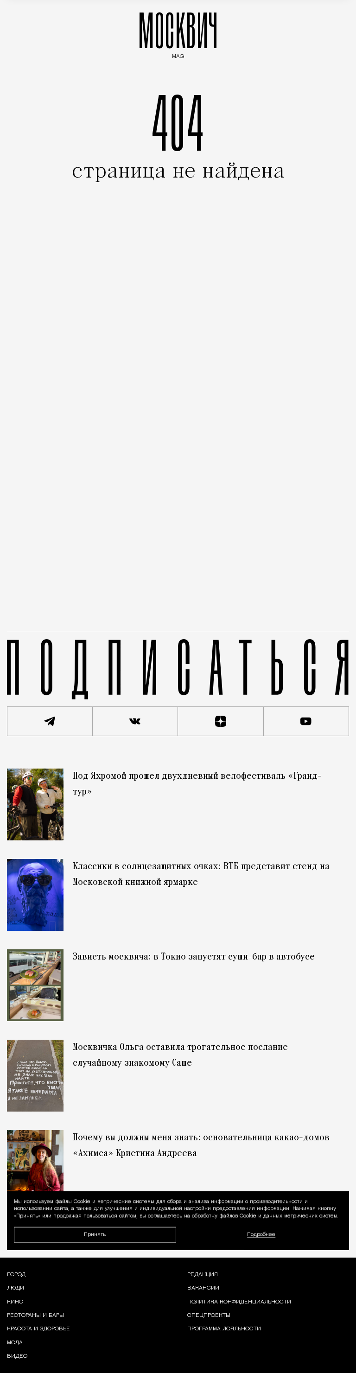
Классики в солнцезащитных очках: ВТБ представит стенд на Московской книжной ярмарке (201, 874)
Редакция (202, 1275)
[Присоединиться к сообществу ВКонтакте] (135, 721)
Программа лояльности (224, 1329)
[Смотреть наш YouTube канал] (307, 721)
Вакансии (203, 1288)
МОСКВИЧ (178, 33)
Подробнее (261, 1234)
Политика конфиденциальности (239, 1302)
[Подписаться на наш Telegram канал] (50, 721)
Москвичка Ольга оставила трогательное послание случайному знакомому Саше (180, 1055)
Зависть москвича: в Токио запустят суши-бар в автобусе (194, 957)
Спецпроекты (208, 1315)
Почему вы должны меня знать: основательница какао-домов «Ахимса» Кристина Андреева (201, 1145)
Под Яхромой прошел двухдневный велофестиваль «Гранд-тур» (197, 784)
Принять (95, 1234)
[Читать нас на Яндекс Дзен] (221, 721)
